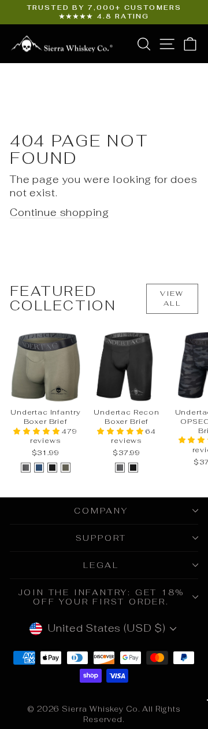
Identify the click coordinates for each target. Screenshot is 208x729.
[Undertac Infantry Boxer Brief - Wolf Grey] (25, 467)
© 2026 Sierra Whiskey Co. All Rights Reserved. (104, 714)
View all (172, 298)
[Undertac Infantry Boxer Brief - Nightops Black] (52, 467)
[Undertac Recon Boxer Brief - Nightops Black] (133, 467)
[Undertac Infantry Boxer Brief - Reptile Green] (65, 467)
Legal (101, 565)
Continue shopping (59, 212)
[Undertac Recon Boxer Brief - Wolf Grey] (120, 467)
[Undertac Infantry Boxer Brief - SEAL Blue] (39, 467)
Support (101, 538)
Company (101, 510)
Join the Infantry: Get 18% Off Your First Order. (101, 597)
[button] (37, 431)
